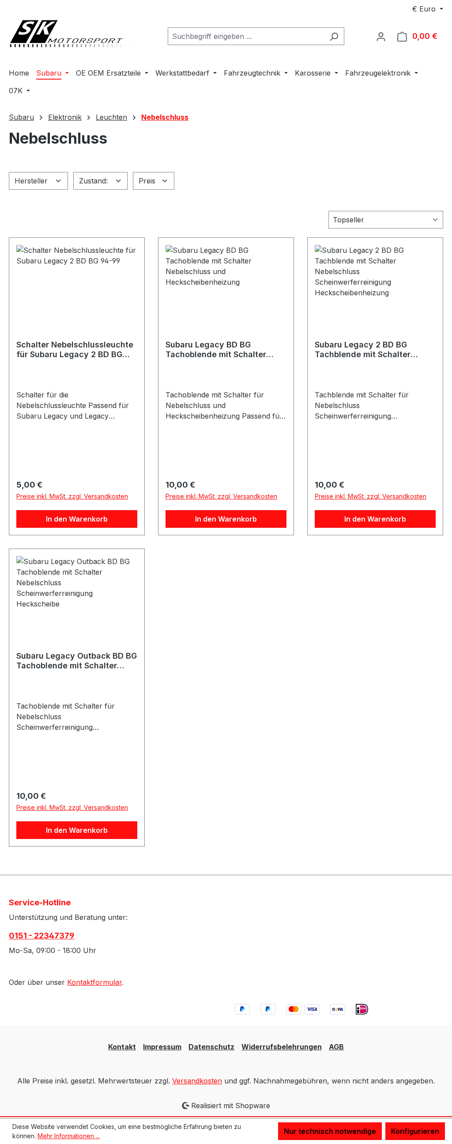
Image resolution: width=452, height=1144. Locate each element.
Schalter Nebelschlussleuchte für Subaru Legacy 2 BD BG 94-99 (74, 349)
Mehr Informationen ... (69, 1136)
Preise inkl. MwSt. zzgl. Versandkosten (72, 496)
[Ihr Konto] (381, 36)
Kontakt (122, 1046)
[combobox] (246, 36)
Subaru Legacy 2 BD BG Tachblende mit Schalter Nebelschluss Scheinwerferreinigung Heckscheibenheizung (363, 349)
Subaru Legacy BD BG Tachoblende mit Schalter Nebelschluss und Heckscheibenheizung (216, 349)
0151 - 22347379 (42, 935)
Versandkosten (197, 1080)
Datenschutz (211, 1046)
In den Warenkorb (77, 519)
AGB (336, 1046)
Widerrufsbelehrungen (281, 1046)
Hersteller (32, 180)
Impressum (162, 1046)
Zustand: (94, 180)
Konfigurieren (415, 1131)
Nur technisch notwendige (330, 1131)
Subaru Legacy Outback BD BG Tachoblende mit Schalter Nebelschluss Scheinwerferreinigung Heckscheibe (76, 661)
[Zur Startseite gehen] (75, 34)
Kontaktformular (94, 982)
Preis (148, 180)
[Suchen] (334, 36)
